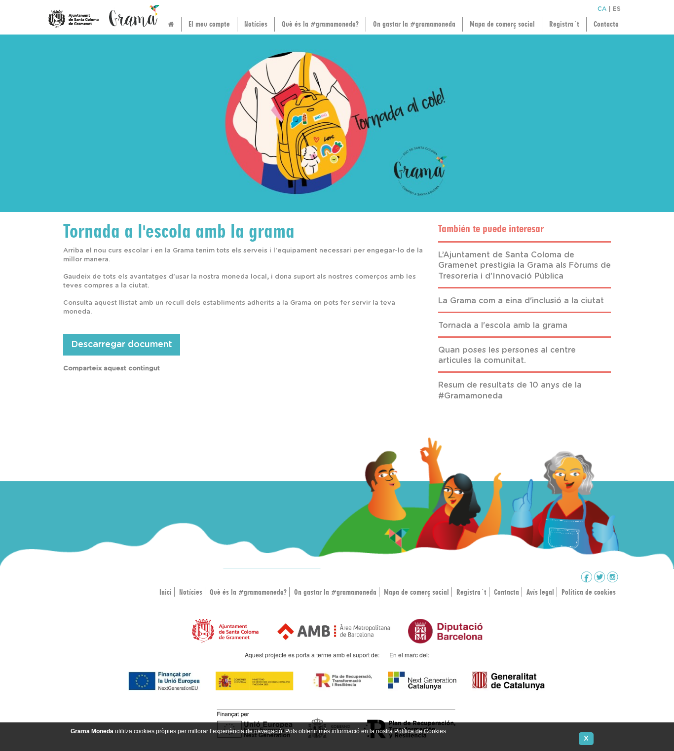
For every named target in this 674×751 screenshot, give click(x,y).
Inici (165, 592)
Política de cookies (589, 592)
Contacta (606, 24)
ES (617, 9)
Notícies (255, 24)
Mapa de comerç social (502, 24)
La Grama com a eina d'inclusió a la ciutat (521, 301)
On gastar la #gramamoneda (414, 24)
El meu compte (209, 24)
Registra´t (564, 24)
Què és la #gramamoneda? (320, 24)
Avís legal (540, 592)
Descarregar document (121, 344)
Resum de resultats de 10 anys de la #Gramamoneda (510, 390)
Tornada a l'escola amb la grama (502, 325)
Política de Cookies (420, 731)
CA (602, 9)
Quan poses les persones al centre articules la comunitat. (507, 355)
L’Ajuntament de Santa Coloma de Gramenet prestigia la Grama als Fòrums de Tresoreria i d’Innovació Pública (524, 266)
